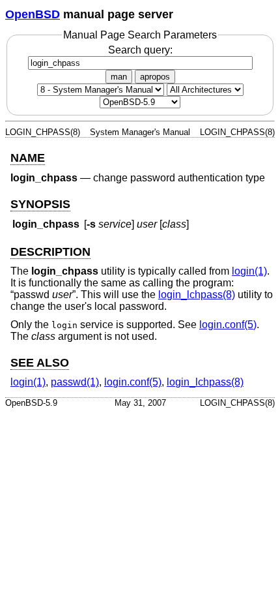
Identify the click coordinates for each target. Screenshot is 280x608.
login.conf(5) (228, 324)
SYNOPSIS (40, 204)
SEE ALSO (39, 362)
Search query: (140, 49)
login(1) (249, 271)
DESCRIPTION (50, 251)
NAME (27, 157)
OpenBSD (32, 14)
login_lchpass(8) (196, 294)
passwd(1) (75, 382)
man (119, 77)
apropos (155, 77)
